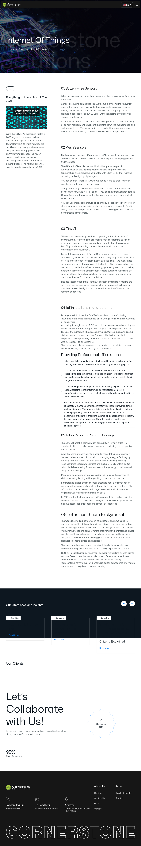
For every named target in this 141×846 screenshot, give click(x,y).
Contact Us (99, 798)
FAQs (96, 803)
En (127, 4)
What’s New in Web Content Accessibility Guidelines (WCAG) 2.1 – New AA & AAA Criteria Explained (114, 632)
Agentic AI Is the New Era (24, 626)
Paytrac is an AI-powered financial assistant (66, 628)
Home (12, 49)
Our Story (98, 793)
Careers (98, 808)
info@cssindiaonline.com (46, 808)
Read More (14, 635)
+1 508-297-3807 (14, 808)
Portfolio (120, 798)
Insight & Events (123, 793)
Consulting (14, 618)
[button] (124, 603)
